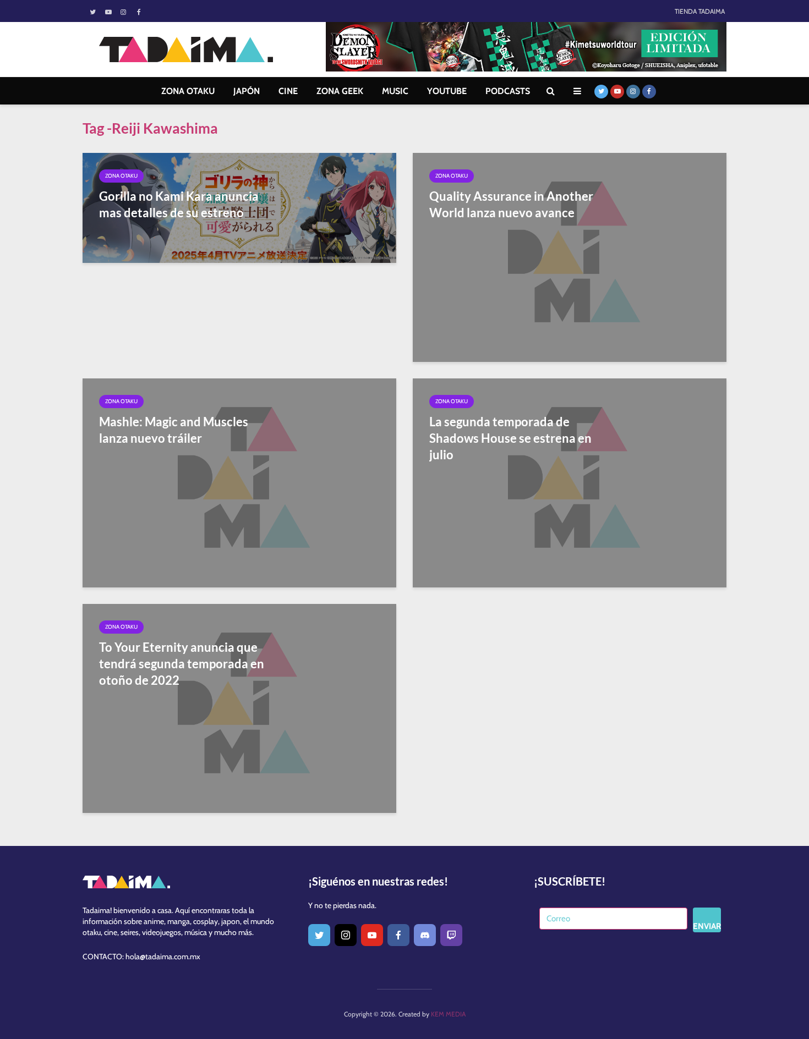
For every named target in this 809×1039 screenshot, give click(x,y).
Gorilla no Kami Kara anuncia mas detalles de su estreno (179, 204)
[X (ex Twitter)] (319, 935)
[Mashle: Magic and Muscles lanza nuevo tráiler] (239, 482)
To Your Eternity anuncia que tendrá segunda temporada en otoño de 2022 (181, 664)
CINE (288, 91)
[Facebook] (398, 935)
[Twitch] (451, 935)
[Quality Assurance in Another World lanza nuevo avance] (569, 256)
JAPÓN (246, 91)
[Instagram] (346, 935)
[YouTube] (372, 935)
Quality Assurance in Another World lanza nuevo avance (511, 204)
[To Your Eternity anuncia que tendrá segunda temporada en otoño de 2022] (239, 707)
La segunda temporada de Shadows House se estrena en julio (510, 438)
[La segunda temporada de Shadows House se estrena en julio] (569, 482)
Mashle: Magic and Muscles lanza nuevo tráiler (173, 430)
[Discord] (425, 935)
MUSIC (395, 91)
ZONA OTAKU (188, 91)
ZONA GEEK (339, 91)
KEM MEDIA (448, 1014)
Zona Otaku (121, 175)
